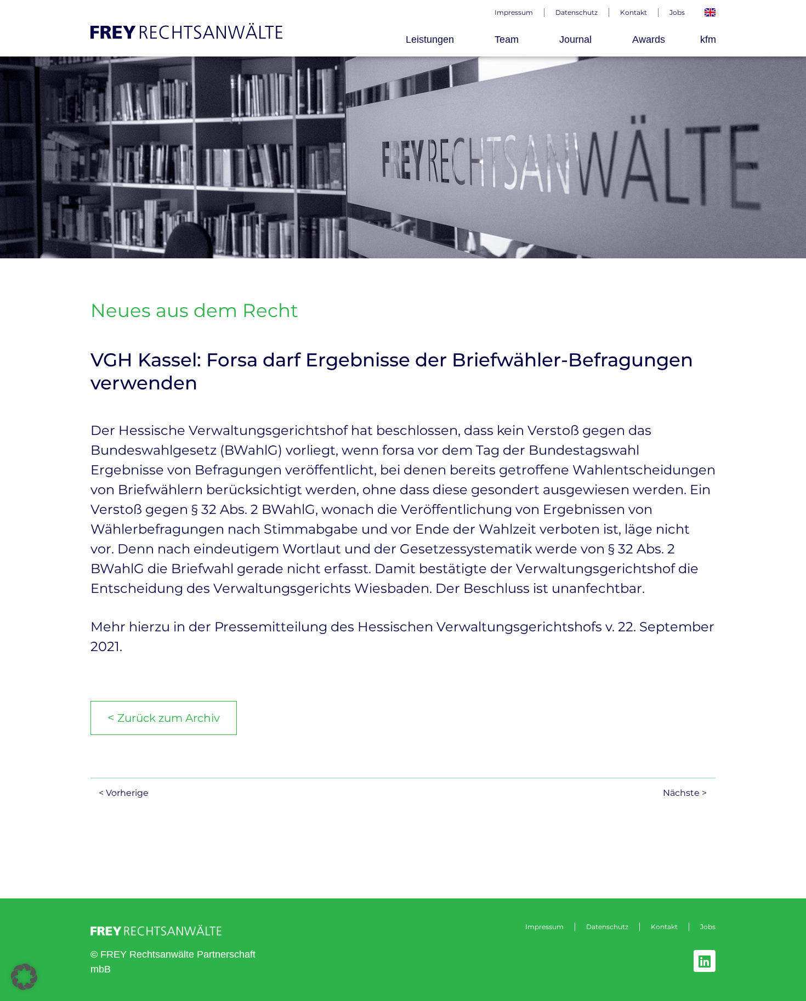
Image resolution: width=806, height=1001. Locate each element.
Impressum (514, 12)
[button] (24, 977)
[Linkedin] (705, 961)
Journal (575, 39)
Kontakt (633, 12)
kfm (708, 39)
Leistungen (430, 39)
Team (507, 39)
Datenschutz (576, 12)
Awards (648, 39)
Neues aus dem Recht (194, 310)
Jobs (677, 12)
